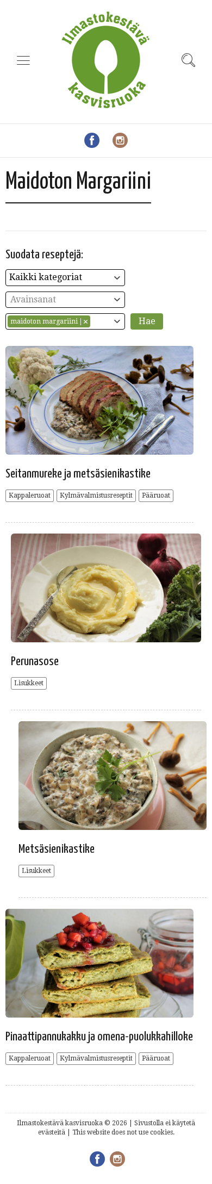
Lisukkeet (28, 683)
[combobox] (65, 277)
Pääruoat (156, 495)
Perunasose (35, 661)
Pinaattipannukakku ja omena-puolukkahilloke (99, 1037)
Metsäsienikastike (56, 849)
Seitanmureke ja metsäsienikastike (78, 474)
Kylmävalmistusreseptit (96, 495)
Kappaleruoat (30, 495)
